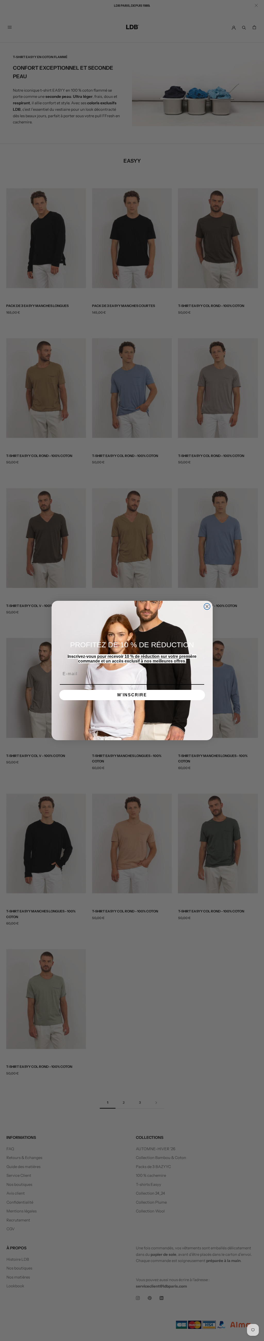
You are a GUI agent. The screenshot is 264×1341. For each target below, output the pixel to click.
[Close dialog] (207, 606)
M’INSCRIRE (132, 695)
